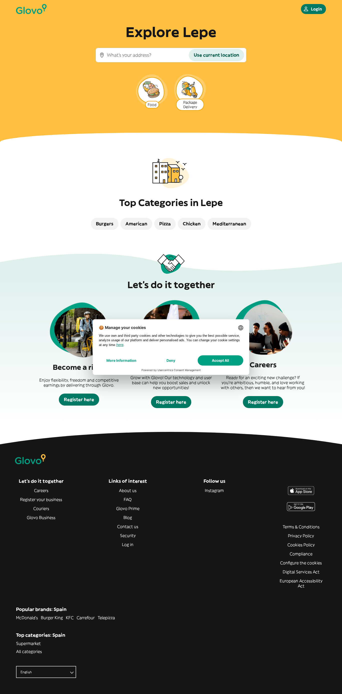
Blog (127, 517)
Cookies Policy (301, 544)
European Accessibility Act (301, 583)
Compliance (301, 553)
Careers (41, 490)
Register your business (41, 499)
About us (127, 490)
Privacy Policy (301, 535)
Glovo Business (41, 517)
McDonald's (27, 617)
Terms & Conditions (301, 526)
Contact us (127, 526)
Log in (127, 544)
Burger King (52, 617)
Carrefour (86, 617)
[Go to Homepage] (31, 9)
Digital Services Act (301, 571)
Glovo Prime (127, 508)
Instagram (214, 490)
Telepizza (106, 617)
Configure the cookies (301, 562)
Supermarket (28, 643)
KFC (70, 617)
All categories (29, 651)
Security (128, 535)
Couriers (41, 508)
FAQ (128, 499)
